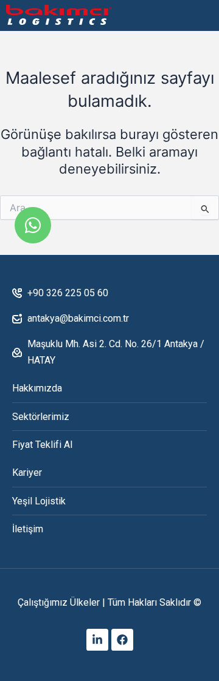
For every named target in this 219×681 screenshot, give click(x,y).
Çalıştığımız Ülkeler (59, 602)
